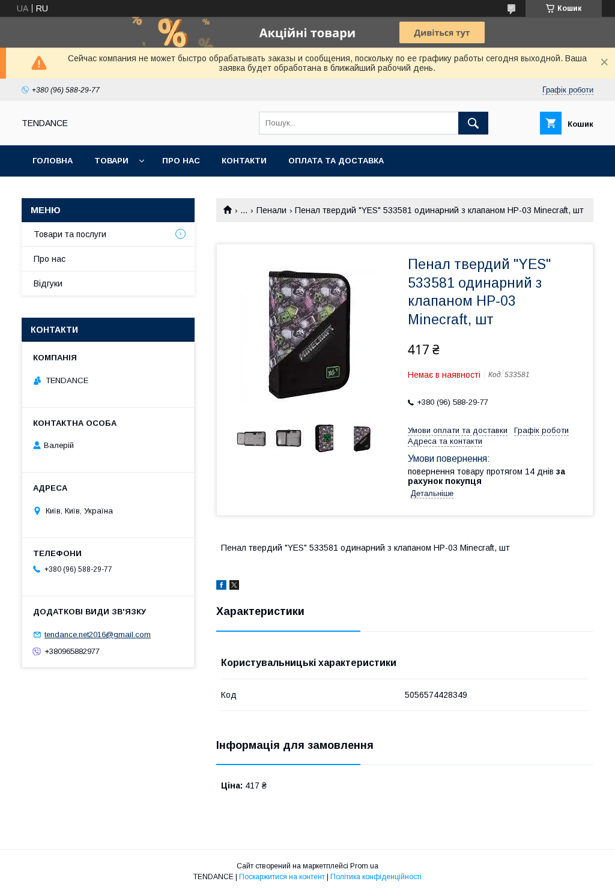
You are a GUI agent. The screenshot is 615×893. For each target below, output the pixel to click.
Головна (52, 160)
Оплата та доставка (336, 160)
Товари (111, 160)
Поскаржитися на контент (282, 877)
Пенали (271, 210)
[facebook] (221, 587)
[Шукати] (473, 123)
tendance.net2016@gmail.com (97, 634)
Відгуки (48, 283)
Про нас (181, 160)
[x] (234, 587)
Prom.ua (364, 866)
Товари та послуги (70, 234)
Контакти (244, 160)
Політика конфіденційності (376, 877)
